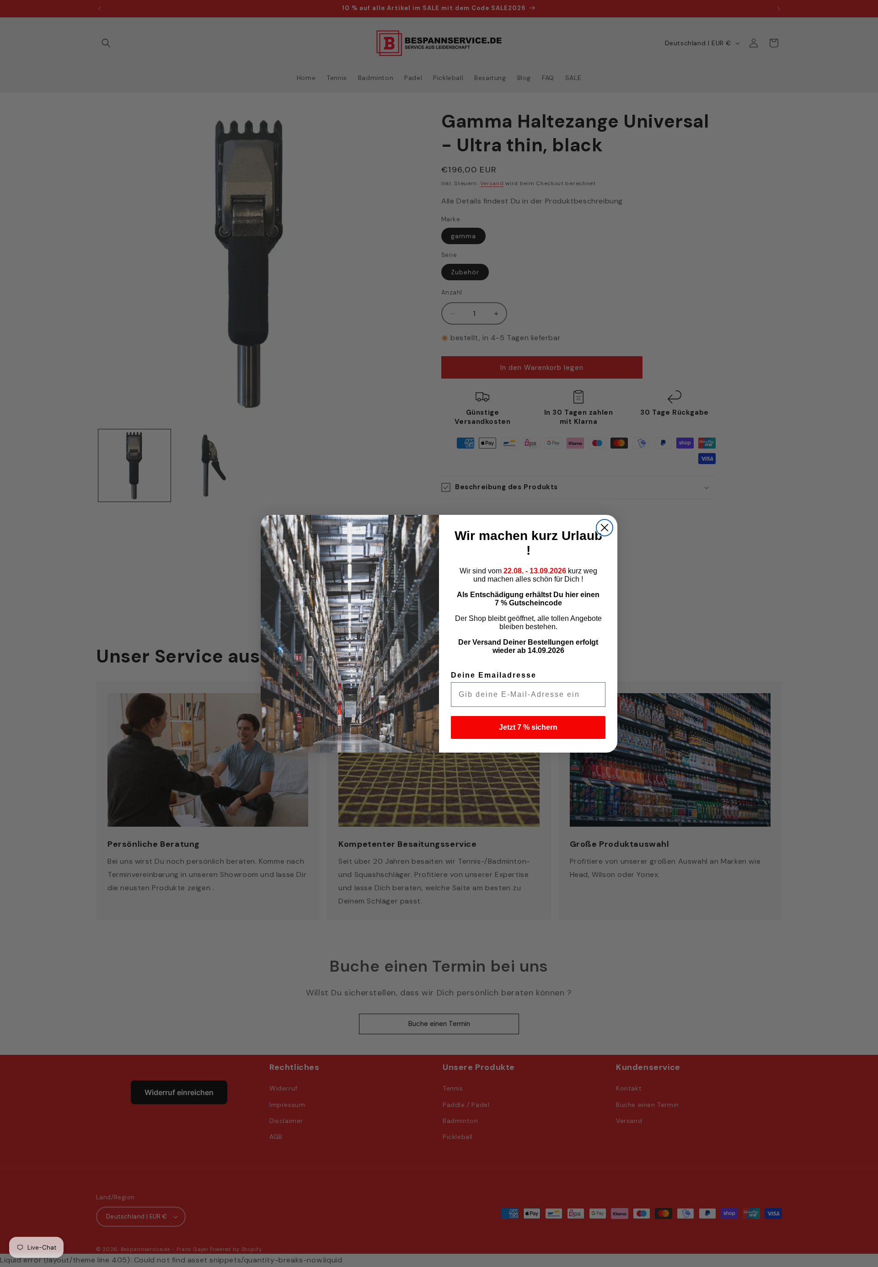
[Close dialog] (604, 527)
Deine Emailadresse (493, 675)
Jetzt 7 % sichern (528, 727)
